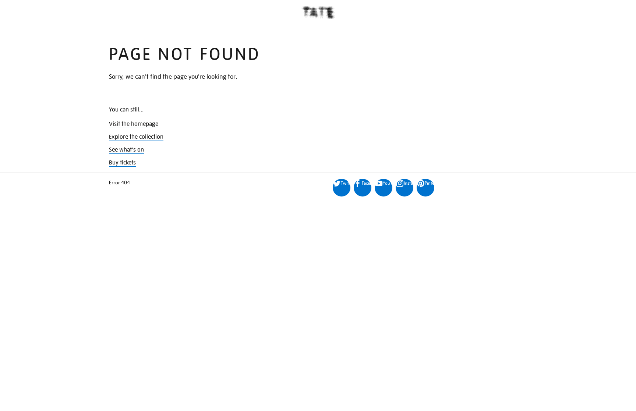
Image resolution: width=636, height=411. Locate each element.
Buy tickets (122, 162)
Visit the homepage (133, 124)
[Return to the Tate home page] (318, 12)
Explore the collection (136, 137)
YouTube (387, 183)
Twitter (345, 183)
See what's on (126, 149)
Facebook (366, 183)
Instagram (408, 183)
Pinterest (429, 183)
